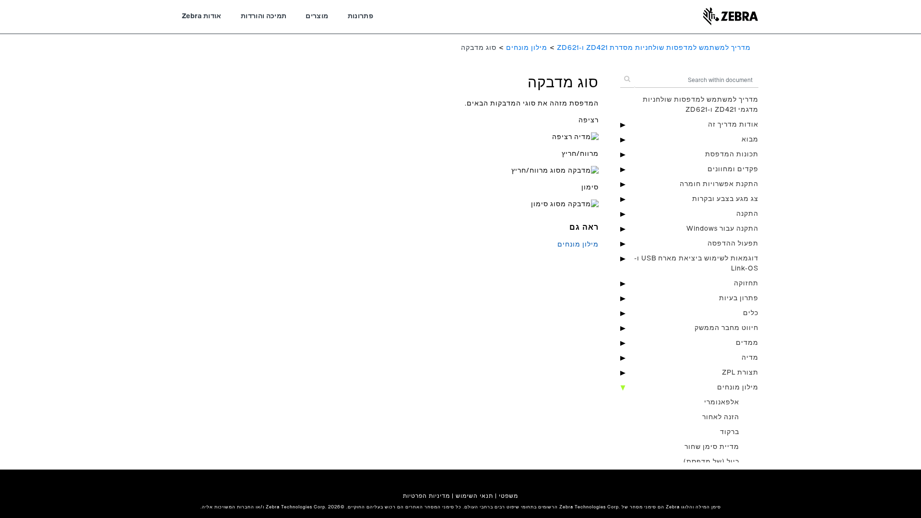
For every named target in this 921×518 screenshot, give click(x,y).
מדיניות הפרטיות (426, 496)
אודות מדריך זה (733, 124)
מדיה (750, 357)
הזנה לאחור (720, 417)
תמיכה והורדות (264, 16)
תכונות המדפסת (731, 154)
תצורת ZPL (740, 372)
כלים (750, 313)
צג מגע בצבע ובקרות (725, 199)
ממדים (747, 343)
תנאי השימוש (474, 496)
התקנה (747, 214)
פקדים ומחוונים (733, 169)
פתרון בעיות (738, 298)
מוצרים (317, 16)
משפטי (508, 496)
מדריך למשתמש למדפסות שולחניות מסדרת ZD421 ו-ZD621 (654, 48)
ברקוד (729, 432)
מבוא (750, 139)
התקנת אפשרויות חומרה (719, 184)
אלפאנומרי (721, 402)
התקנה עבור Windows (722, 228)
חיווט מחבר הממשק (726, 328)
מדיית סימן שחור (712, 447)
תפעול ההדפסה (733, 243)
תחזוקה (746, 283)
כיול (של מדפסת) (711, 462)
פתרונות (360, 16)
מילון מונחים (526, 48)
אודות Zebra (202, 16)
